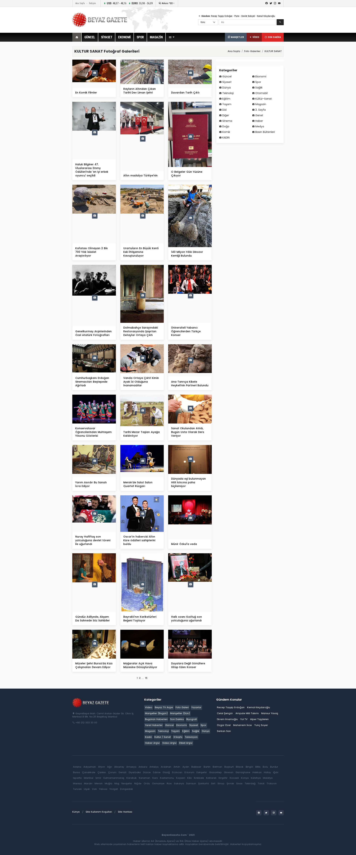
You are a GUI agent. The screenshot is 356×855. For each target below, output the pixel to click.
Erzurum (189, 772)
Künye (76, 812)
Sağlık (259, 87)
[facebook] (266, 3)
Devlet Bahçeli (248, 16)
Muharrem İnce (242, 725)
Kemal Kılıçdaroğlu (266, 16)
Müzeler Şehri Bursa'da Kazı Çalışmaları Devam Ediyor (94, 665)
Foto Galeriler (252, 51)
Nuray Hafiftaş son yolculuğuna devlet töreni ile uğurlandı (92, 540)
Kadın (148, 737)
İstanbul (88, 778)
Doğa (225, 126)
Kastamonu (167, 778)
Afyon (101, 767)
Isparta (77, 778)
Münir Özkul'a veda (184, 544)
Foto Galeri (182, 707)
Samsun (191, 783)
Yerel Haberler (154, 725)
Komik (226, 132)
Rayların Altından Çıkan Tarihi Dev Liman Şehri (139, 90)
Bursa (76, 772)
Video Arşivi (169, 743)
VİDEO (255, 37)
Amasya (131, 767)
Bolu (265, 767)
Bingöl (249, 767)
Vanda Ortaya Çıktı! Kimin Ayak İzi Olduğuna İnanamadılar (141, 381)
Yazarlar (196, 707)
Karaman (144, 778)
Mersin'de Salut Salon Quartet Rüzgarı (137, 484)
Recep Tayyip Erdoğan (221, 16)
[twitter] (270, 3)
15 (146, 678)
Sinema (227, 121)
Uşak (87, 789)
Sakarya (179, 783)
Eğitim (226, 99)
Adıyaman (89, 767)
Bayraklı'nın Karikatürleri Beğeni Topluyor (139, 618)
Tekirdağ (250, 783)
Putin (236, 16)
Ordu (147, 783)
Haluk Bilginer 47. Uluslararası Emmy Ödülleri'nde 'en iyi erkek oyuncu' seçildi (91, 170)
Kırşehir (223, 778)
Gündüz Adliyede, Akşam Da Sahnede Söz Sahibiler (92, 618)
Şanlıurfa (203, 783)
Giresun (228, 772)
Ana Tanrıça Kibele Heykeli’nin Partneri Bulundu (189, 383)
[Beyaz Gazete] (90, 702)
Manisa (77, 783)
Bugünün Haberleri (156, 719)
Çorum (112, 772)
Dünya (226, 87)
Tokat (261, 783)
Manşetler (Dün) (180, 713)
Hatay (267, 772)
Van (94, 789)
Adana (77, 767)
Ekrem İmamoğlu (227, 719)
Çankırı (102, 772)
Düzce (147, 772)
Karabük (131, 778)
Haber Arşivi (152, 743)
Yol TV (244, 719)
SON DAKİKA (274, 37)
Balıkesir (196, 767)
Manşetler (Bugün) (156, 713)
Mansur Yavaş (269, 713)
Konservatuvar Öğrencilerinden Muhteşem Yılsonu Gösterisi (93, 432)
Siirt (213, 783)
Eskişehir (202, 772)
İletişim (92, 3)
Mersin (99, 783)
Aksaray (119, 767)
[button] (171, 37)
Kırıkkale (199, 778)
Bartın (207, 767)
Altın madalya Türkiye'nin (140, 175)
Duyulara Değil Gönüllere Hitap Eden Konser (188, 665)
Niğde (137, 783)
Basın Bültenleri (265, 132)
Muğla (108, 783)
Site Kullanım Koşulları (99, 812)
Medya (259, 126)
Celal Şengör (225, 713)
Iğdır (275, 772)
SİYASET (106, 37)
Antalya (154, 767)
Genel (259, 115)
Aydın (185, 767)
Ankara (167, 3)
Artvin (177, 767)
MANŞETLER (237, 37)
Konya (245, 778)
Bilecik (239, 767)
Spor (258, 82)
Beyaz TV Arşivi (164, 707)
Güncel (227, 76)
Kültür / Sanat (162, 737)
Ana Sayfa (80, 3)
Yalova (103, 789)
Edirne (157, 772)
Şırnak (230, 783)
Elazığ (166, 772)
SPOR (140, 37)
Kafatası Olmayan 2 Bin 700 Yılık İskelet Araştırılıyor (91, 251)
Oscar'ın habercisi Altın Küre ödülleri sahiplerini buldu (139, 540)
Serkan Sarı (224, 731)
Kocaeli (234, 778)
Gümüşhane (242, 772)
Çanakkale (88, 772)
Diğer (225, 115)
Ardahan (166, 767)
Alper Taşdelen (259, 719)
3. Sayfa (260, 110)
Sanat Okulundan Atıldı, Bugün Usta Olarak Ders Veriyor (187, 432)
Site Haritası (125, 812)
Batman (217, 767)
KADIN (226, 137)
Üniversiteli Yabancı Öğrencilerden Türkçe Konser (186, 331)
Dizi (224, 110)
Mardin (88, 783)
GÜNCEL (89, 37)
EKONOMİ (124, 37)
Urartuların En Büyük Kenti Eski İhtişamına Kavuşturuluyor (141, 251)
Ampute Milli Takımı (247, 713)
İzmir (98, 778)
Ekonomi (260, 76)
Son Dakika (177, 719)
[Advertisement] (52, 101)
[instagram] (275, 3)
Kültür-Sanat (263, 99)
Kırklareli (211, 778)
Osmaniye (158, 783)
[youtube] (279, 3)
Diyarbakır (135, 772)
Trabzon (272, 783)
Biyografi (191, 719)
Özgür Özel (224, 725)
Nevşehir (126, 783)
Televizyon (191, 737)
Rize (169, 783)
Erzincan (177, 772)
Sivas (239, 783)
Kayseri (180, 778)
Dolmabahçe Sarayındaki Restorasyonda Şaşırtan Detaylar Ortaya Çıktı (140, 331)
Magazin (260, 104)
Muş (116, 783)
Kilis (189, 778)
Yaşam (226, 104)
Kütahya (256, 778)
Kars (155, 778)
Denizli (122, 772)
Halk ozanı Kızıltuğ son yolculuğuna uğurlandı (186, 618)
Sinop (220, 783)
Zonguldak (126, 789)
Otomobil (261, 93)
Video (148, 707)
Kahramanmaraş (113, 778)
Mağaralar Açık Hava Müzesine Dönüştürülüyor (140, 665)
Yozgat (113, 789)
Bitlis (258, 767)
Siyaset (227, 82)
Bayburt (229, 767)
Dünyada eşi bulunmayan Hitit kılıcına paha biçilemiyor (188, 482)
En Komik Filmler (86, 92)
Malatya (268, 778)
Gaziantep (215, 772)
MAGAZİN (156, 37)
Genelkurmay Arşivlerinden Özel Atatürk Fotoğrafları (93, 333)
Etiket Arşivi (185, 743)
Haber (259, 121)
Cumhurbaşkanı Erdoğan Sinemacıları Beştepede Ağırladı (92, 381)
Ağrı (109, 767)
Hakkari (257, 772)
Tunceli (77, 789)
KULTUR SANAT (273, 51)
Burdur (274, 767)
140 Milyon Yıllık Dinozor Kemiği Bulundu (187, 253)
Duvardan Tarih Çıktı (185, 92)
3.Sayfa (177, 737)
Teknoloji (228, 93)
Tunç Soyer (261, 725)
